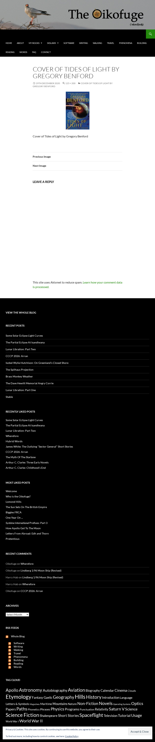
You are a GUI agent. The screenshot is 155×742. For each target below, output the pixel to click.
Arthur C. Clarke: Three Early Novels (27, 462)
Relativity (101, 709)
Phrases (45, 709)
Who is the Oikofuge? (18, 496)
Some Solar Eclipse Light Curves (24, 335)
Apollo (12, 690)
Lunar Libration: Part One (21, 390)
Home (9, 43)
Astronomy (30, 690)
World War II (31, 720)
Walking (97, 43)
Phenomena (125, 43)
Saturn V (117, 708)
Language (126, 697)
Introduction (110, 697)
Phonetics (34, 709)
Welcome (11, 491)
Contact (46, 52)
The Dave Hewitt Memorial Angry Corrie (29, 383)
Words (23, 52)
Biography (93, 690)
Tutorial (124, 715)
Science (131, 709)
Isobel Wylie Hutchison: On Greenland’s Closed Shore (37, 362)
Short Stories (68, 715)
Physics (57, 708)
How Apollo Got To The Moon (23, 528)
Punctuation (87, 709)
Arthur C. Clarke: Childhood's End (26, 467)
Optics (137, 703)
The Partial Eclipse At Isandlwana (25, 342)
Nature (72, 704)
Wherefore (12, 436)
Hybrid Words (14, 441)
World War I (12, 721)
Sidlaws (51, 43)
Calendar (107, 690)
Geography (63, 697)
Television (110, 716)
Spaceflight (91, 715)
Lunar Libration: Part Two (21, 349)
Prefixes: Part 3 (26, 522)
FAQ (34, 52)
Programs (72, 709)
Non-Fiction (87, 703)
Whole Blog (16, 636)
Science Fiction (22, 715)
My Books (34, 43)
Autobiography (55, 690)
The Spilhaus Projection (19, 369)
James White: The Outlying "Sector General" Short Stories (39, 446)
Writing (83, 43)
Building (142, 43)
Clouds (132, 690)
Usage (136, 715)
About (20, 43)
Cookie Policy (71, 736)
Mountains (60, 704)
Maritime (46, 704)
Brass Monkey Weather (19, 376)
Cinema (121, 690)
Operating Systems (122, 704)
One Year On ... (14, 517)
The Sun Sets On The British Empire (26, 507)
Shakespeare (48, 716)
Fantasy (37, 697)
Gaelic (48, 697)
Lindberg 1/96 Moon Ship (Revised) (41, 570)
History (94, 697)
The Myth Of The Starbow (21, 457)
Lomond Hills (13, 501)
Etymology (18, 696)
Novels (105, 703)
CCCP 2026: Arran (17, 356)
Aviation (76, 690)
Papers (11, 709)
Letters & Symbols (17, 704)
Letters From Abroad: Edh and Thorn (27, 533)
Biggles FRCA (14, 512)
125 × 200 (70, 83)
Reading (10, 52)
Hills (80, 696)
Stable (9, 396)
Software (69, 43)
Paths (21, 708)
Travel (110, 43)
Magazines (35, 704)
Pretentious (12, 538)
